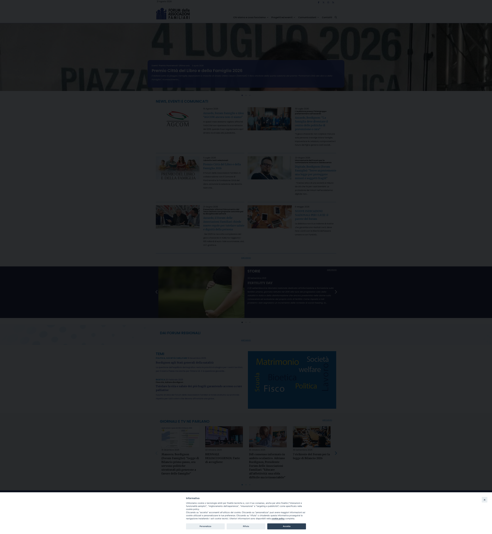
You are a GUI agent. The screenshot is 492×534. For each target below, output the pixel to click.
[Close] (484, 500)
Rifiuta (246, 526)
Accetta (286, 526)
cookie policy (278, 518)
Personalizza (205, 526)
